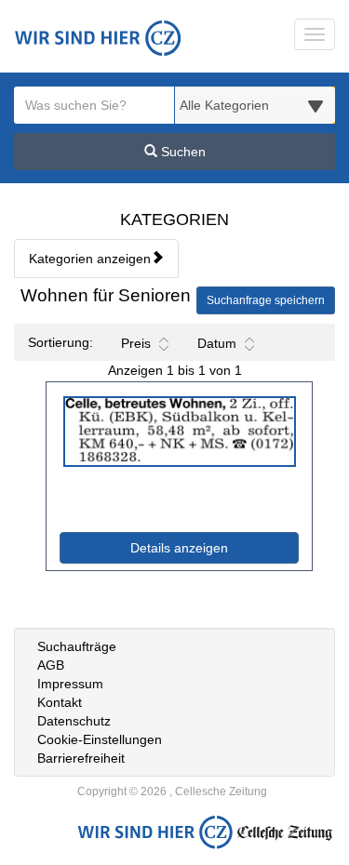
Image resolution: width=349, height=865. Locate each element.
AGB (50, 665)
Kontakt (59, 702)
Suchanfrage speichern (266, 300)
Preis (136, 343)
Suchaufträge (76, 646)
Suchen (181, 151)
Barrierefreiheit (81, 758)
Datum (216, 343)
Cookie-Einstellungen (99, 739)
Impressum (70, 683)
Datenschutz (74, 720)
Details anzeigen (214, 547)
